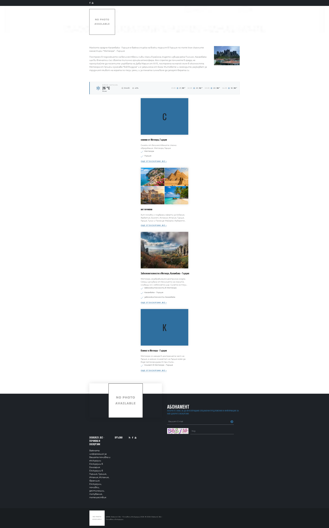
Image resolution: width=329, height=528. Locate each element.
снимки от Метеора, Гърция (154, 139)
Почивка (183, 22)
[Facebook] (132, 437)
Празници (201, 22)
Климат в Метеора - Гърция (154, 350)
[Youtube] (135, 437)
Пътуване (165, 22)
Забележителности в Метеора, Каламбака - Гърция (165, 273)
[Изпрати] (232, 421)
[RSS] (129, 437)
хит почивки (146, 209)
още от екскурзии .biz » (154, 161)
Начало (148, 22)
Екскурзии (220, 22)
